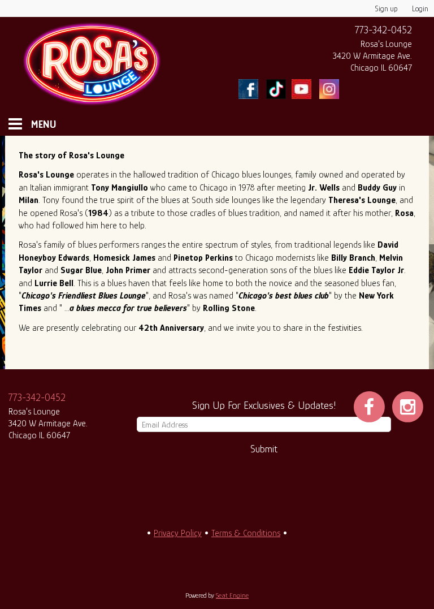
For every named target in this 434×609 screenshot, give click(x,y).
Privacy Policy (178, 533)
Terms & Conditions (245, 533)
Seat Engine (232, 595)
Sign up (386, 8)
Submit (263, 449)
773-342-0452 (383, 30)
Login (420, 8)
